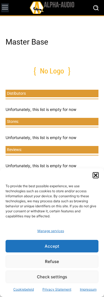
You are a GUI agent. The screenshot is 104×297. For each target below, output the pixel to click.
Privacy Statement (56, 289)
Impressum (88, 289)
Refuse (52, 261)
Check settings (52, 276)
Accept (52, 246)
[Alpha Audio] (52, 7)
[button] (95, 175)
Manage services (50, 231)
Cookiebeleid (23, 289)
